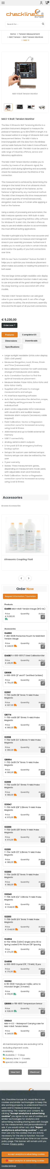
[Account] (41, 2)
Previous (5, 107)
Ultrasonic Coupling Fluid (18, 559)
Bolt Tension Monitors (33, 37)
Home (13, 34)
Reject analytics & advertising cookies (26, 1160)
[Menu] (3, 2)
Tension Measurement (29, 34)
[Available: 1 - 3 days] (6, 619)
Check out (34, 1072)
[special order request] (15, 646)
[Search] (43, 24)
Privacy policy (17, 1144)
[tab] (10, 334)
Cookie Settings (9, 1166)
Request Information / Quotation (20, 596)
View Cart (15, 1072)
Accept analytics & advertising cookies (26, 1154)
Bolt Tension (15, 37)
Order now (8, 325)
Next (44, 107)
